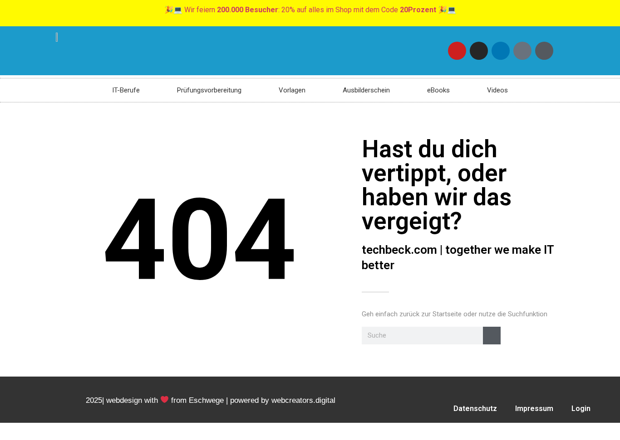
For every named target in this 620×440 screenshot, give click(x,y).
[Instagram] (479, 51)
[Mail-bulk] (522, 51)
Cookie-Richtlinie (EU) (472, 429)
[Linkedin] (501, 51)
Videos (497, 90)
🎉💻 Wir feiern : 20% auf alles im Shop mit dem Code (310, 9)
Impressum (534, 408)
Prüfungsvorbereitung (209, 90)
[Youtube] (457, 51)
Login (580, 408)
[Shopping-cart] (544, 51)
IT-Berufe (126, 90)
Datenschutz (475, 408)
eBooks (438, 90)
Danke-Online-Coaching (568, 429)
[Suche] (492, 335)
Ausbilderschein (366, 90)
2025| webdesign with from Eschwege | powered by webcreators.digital (210, 400)
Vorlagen (292, 90)
